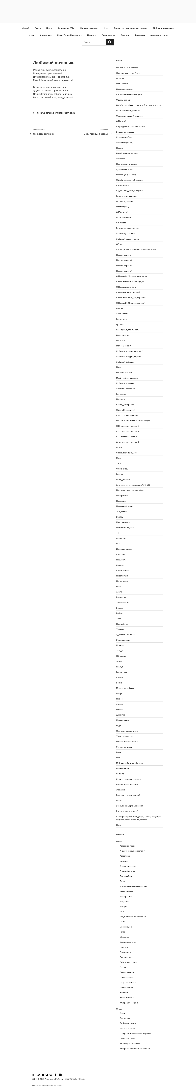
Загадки (120, 650)
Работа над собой (128, 962)
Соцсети (125, 35)
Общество (124, 936)
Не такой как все (124, 372)
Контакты (140, 35)
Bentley (119, 516)
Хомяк (119, 591)
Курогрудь (121, 597)
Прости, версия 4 (124, 254)
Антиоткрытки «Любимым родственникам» (136, 249)
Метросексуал (123, 522)
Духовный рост (127, 876)
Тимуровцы (121, 511)
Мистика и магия (127, 1028)
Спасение (121, 554)
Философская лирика (130, 1043)
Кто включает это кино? (127, 810)
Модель (120, 645)
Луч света (120, 158)
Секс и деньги (122, 570)
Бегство (119, 308)
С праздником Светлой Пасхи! (130, 126)
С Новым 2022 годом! (126, 452)
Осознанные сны (128, 941)
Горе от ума (121, 671)
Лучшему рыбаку (124, 137)
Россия (119, 474)
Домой (25, 28)
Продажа (120, 399)
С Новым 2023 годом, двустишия (131, 276)
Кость (118, 586)
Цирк (118, 825)
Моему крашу (122, 206)
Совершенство (123, 335)
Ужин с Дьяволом (124, 736)
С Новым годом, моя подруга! (130, 281)
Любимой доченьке (125, 383)
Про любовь (122, 623)
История (124, 906)
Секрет (119, 677)
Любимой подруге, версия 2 (129, 351)
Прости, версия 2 (124, 265)
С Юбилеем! (122, 212)
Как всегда (121, 393)
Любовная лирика (128, 1023)
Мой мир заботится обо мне (129, 762)
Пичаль (119, 709)
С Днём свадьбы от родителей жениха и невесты (139, 105)
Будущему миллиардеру (127, 228)
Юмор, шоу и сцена (129, 1002)
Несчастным (122, 581)
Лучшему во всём (124, 169)
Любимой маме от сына (127, 238)
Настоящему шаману (126, 174)
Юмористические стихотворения (135, 1048)
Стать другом (108, 35)
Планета (124, 946)
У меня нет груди (124, 746)
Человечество (126, 987)
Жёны (119, 661)
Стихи (38, 28)
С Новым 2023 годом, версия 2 (130, 297)
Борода (119, 607)
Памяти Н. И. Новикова (127, 67)
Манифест (121, 538)
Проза (49, 28)
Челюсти (120, 773)
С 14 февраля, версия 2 (127, 436)
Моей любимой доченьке (128, 110)
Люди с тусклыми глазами (128, 778)
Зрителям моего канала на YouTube (133, 484)
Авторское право (159, 35)
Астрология (45, 35)
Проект (119, 147)
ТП (117, 532)
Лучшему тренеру (124, 142)
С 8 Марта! (121, 222)
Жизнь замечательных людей (134, 886)
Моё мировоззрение (163, 28)
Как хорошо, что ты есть (127, 329)
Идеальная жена (124, 548)
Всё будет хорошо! (125, 404)
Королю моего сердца (126, 196)
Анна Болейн (122, 313)
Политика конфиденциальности (47, 1085)
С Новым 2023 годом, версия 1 (130, 302)
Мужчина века (122, 720)
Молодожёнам (123, 479)
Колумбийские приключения (133, 916)
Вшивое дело (122, 768)
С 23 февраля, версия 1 (127, 431)
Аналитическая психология (132, 850)
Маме (119, 447)
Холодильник (122, 602)
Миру (118, 458)
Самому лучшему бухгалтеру (130, 115)
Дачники (120, 564)
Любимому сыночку (125, 233)
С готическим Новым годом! (129, 94)
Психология (125, 952)
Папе (118, 367)
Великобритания (127, 871)
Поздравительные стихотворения (53, 113)
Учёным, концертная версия (129, 805)
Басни (122, 1012)
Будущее (124, 860)
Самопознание (127, 972)
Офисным (121, 655)
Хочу (118, 618)
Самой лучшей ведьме (127, 153)
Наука (31, 35)
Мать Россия (122, 83)
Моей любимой (123, 217)
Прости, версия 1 (124, 270)
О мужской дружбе (125, 527)
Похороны (121, 500)
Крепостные (122, 319)
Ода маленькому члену (127, 730)
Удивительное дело (125, 634)
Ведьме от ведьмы (125, 131)
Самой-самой (122, 185)
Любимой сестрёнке (125, 388)
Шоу (106, 28)
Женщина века (123, 639)
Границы (120, 324)
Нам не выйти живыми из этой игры (133, 420)
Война (119, 682)
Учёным (120, 629)
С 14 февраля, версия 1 (127, 442)
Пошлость (121, 559)
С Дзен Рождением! (125, 409)
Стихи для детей (127, 1038)
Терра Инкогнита (128, 982)
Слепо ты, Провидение (127, 415)
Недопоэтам (122, 575)
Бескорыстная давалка (127, 784)
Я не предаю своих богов (128, 73)
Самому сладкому (124, 89)
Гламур (119, 666)
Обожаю (120, 244)
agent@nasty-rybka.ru (75, 1078)
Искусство (124, 901)
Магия (123, 921)
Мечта (119, 800)
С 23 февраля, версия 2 (127, 425)
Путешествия (126, 957)
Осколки (120, 78)
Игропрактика (126, 896)
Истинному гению (124, 201)
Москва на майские (125, 687)
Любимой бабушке (125, 361)
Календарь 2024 (66, 28)
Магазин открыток (89, 28)
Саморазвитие (126, 977)
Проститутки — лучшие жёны (129, 490)
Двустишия (125, 1018)
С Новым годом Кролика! (128, 292)
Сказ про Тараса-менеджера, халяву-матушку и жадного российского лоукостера (138, 818)
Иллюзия (120, 340)
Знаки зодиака (126, 891)
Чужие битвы (122, 468)
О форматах (122, 495)
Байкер (119, 613)
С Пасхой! (121, 121)
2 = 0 (118, 463)
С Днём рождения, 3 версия (129, 179)
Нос (118, 757)
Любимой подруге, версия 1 (129, 356)
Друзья (119, 704)
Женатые (120, 789)
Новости (91, 35)
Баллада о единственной (128, 794)
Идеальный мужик (124, 506)
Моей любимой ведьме (127, 377)
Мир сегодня (126, 926)
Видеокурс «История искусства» (131, 28)
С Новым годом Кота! (126, 286)
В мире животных (128, 865)
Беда (118, 752)
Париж (119, 698)
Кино (122, 911)
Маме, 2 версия (123, 345)
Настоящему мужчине (126, 163)
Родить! (119, 725)
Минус (119, 693)
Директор (120, 714)
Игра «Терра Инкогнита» (69, 35)
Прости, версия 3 (124, 260)
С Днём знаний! (123, 99)
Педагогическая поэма (127, 741)
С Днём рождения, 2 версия (129, 190)
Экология (124, 992)
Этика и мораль (127, 997)
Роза (118, 543)
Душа (122, 881)
